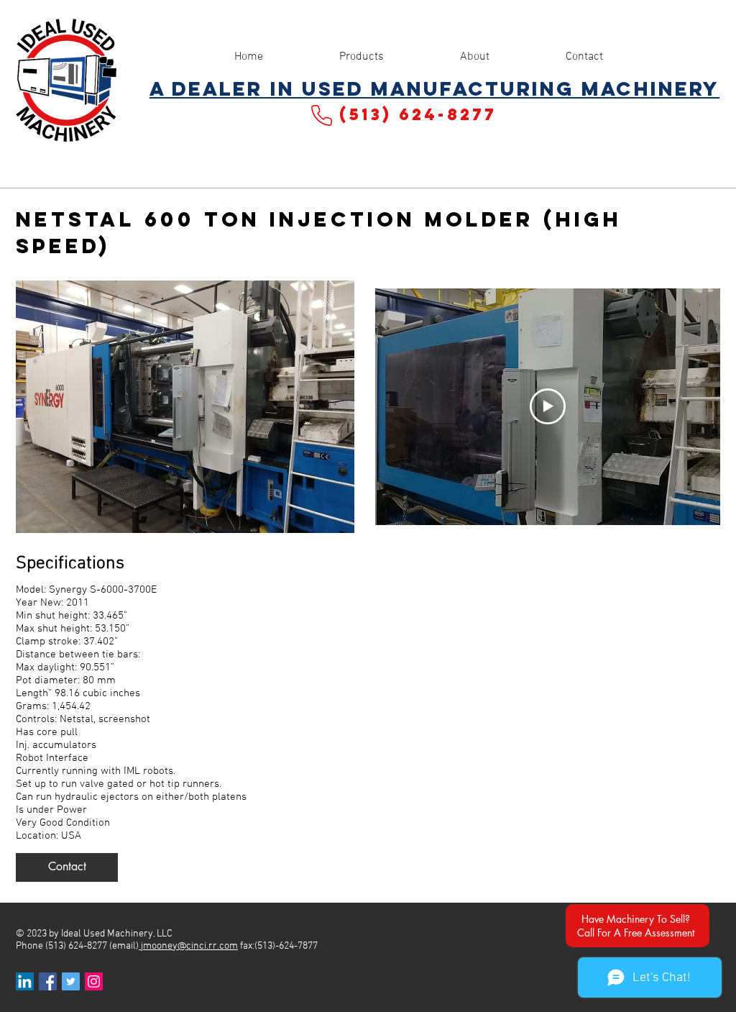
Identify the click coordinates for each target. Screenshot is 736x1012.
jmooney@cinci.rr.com (188, 946)
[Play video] (548, 406)
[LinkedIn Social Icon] (25, 981)
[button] (67, 867)
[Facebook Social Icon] (48, 981)
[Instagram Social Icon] (94, 981)
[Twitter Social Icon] (71, 981)
